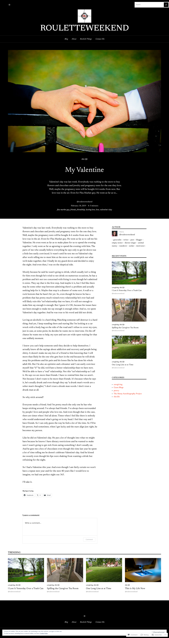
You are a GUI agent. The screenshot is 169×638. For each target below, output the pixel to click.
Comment (89, 539)
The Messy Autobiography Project (128, 394)
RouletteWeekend (84, 28)
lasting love (90, 210)
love (97, 210)
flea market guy (63, 210)
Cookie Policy (44, 633)
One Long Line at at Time (122, 365)
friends (73, 210)
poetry (116, 391)
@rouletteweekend (84, 202)
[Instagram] (9, 5)
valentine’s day (106, 210)
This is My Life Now (135, 588)
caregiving (115, 287)
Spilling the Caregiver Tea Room (125, 328)
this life (84, 159)
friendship (81, 210)
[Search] (166, 4)
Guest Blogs (118, 387)
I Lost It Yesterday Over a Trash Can (127, 290)
